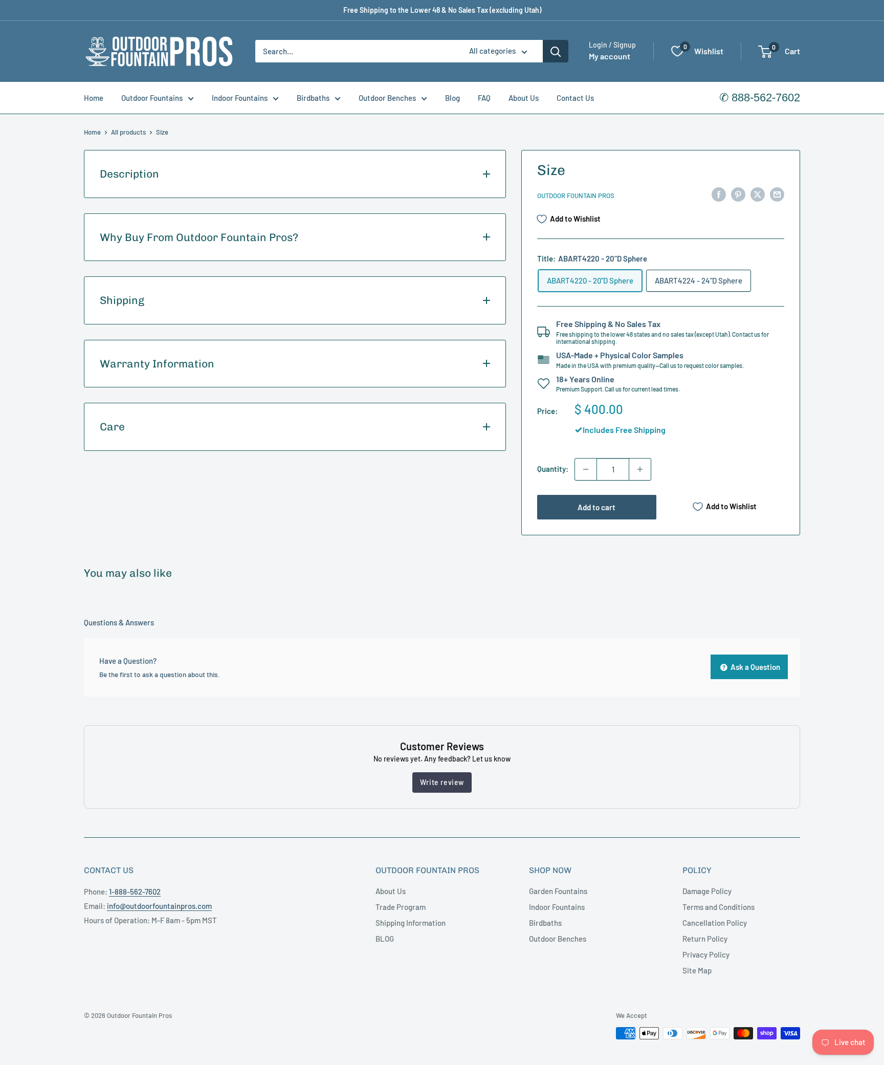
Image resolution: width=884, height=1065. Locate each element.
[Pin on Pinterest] (738, 194)
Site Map (697, 970)
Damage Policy (707, 891)
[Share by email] (777, 194)
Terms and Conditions (718, 906)
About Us (524, 97)
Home (93, 97)
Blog (452, 97)
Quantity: (552, 468)
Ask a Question (754, 666)
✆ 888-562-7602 (759, 97)
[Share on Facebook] (719, 194)
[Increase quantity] (640, 469)
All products (128, 132)
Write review (442, 782)
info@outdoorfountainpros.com (159, 905)
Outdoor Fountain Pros (575, 195)
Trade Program (400, 906)
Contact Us (575, 97)
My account (609, 56)
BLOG (384, 938)
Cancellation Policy (714, 922)
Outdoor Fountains (152, 97)
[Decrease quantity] (585, 469)
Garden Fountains (558, 891)
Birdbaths (313, 97)
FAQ (484, 97)
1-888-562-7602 (135, 891)
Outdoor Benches (387, 97)
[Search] (555, 51)
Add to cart (596, 507)
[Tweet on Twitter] (757, 194)
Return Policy (704, 938)
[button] (765, 52)
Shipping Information (410, 922)
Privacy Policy (706, 954)
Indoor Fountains (240, 97)
